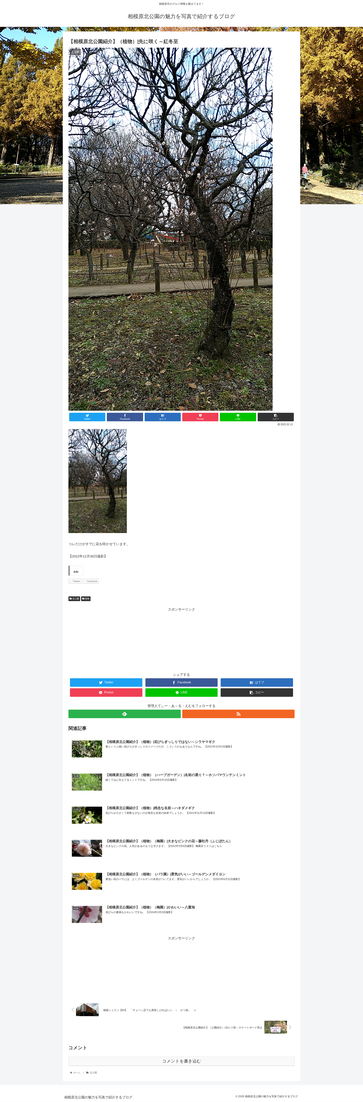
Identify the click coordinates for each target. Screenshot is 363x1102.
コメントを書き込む (181, 1061)
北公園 (75, 598)
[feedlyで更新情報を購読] (124, 714)
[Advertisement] (181, 638)
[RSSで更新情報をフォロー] (238, 714)
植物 (86, 598)
